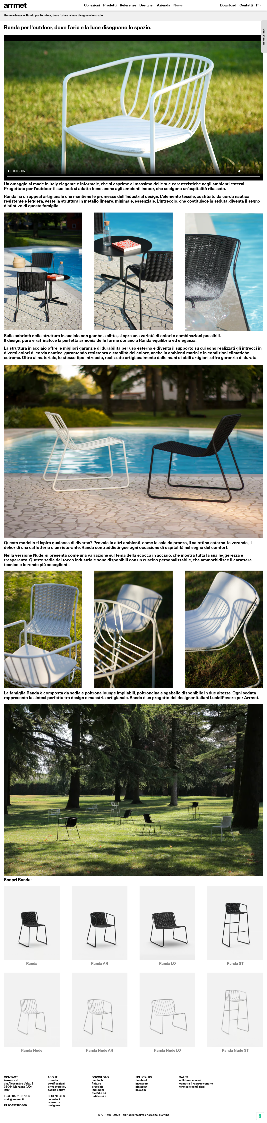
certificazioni (56, 1083)
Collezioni (92, 5)
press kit (97, 1086)
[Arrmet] (26, 5)
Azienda (163, 5)
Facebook (141, 1080)
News (178, 5)
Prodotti (110, 5)
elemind (164, 1115)
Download (228, 5)
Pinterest (141, 1086)
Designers (54, 1105)
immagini (98, 1090)
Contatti (246, 5)
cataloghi (98, 1080)
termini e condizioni (192, 1086)
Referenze (128, 5)
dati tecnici (99, 1096)
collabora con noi (190, 1080)
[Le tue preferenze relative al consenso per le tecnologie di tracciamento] (260, 1116)
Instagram (142, 1083)
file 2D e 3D (99, 1093)
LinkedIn (140, 1090)
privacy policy (57, 1086)
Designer (146, 5)
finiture (96, 1083)
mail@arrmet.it (14, 1099)
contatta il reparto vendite (196, 1083)
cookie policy (56, 1090)
